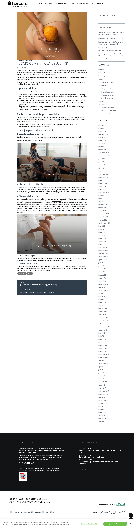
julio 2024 (101, 159)
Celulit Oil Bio (56, 201)
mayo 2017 (102, 376)
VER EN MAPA (45, 503)
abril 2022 (101, 202)
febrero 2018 (102, 348)
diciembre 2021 (103, 214)
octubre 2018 (103, 324)
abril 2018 (101, 342)
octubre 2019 (103, 287)
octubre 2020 (103, 254)
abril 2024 (101, 168)
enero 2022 (102, 211)
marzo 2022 (102, 205)
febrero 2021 (102, 241)
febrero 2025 (102, 150)
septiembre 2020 (104, 257)
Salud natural (102, 73)
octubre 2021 (103, 220)
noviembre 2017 (103, 357)
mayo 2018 (102, 339)
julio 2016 (101, 406)
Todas (100, 79)
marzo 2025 (102, 147)
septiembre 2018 (104, 327)
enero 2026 (102, 131)
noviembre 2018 (103, 321)
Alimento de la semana (107, 82)
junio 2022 (101, 195)
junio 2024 (101, 162)
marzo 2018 (102, 345)
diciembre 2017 (103, 354)
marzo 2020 (102, 275)
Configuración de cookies (89, 524)
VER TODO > (83, 470)
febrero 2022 (102, 208)
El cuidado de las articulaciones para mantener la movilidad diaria (109, 49)
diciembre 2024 (103, 153)
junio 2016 (101, 409)
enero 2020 (102, 281)
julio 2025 (101, 137)
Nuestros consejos (107, 95)
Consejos (21, 60)
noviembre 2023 (103, 177)
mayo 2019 (102, 302)
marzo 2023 (102, 183)
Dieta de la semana (107, 92)
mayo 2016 (102, 412)
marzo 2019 (102, 309)
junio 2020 (101, 266)
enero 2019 (102, 315)
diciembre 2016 (103, 391)
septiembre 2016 (104, 400)
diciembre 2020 (103, 247)
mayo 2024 (102, 165)
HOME (40, 4)
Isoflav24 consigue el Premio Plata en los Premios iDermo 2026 (111, 33)
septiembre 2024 (104, 156)
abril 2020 (101, 272)
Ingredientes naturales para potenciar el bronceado (37, 291)
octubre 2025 (103, 134)
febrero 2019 (102, 312)
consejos (22, 273)
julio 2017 (101, 370)
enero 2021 (102, 244)
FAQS (47, 512)
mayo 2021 (102, 232)
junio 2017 (101, 373)
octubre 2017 (103, 360)
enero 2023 (102, 189)
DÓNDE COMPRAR (62, 4)
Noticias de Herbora (107, 114)
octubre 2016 (103, 397)
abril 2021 (101, 235)
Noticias (102, 104)
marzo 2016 (102, 419)
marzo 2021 (102, 238)
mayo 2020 (102, 269)
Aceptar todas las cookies (115, 524)
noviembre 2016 (103, 394)
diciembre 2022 (103, 192)
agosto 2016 (102, 403)
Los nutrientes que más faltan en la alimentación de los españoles (110, 43)
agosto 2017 (102, 367)
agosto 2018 (102, 330)
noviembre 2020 (103, 250)
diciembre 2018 (103, 318)
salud (30, 273)
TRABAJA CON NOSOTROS (21, 512)
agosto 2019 (102, 293)
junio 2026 (101, 128)
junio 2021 (101, 229)
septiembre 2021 (104, 223)
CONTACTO (37, 512)
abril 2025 (101, 144)
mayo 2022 (102, 199)
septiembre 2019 (104, 290)
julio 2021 (101, 226)
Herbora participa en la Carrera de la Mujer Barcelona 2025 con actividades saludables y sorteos (111, 56)
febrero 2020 (102, 278)
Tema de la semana (107, 98)
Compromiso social (107, 108)
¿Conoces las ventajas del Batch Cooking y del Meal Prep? (39, 284)
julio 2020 (101, 263)
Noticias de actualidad (108, 111)
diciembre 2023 (103, 174)
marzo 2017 (102, 382)
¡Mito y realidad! (105, 89)
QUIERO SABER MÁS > (27, 463)
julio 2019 (101, 296)
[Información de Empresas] (23, 476)
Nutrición (101, 70)
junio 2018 (101, 336)
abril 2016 (101, 416)
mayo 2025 (102, 140)
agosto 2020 (102, 260)
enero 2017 (102, 388)
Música (101, 101)
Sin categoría (30, 60)
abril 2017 (101, 379)
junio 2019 (101, 299)
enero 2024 (102, 171)
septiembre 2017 (104, 364)
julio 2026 (101, 125)
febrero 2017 (102, 385)
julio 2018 (101, 333)
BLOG (72, 4)
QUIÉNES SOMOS (82, 4)
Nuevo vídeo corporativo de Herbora (110, 38)
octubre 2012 (103, 422)
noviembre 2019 (103, 284)
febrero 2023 (102, 186)
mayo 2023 (102, 180)
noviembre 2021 (103, 217)
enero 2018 (102, 351)
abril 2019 (101, 305)
